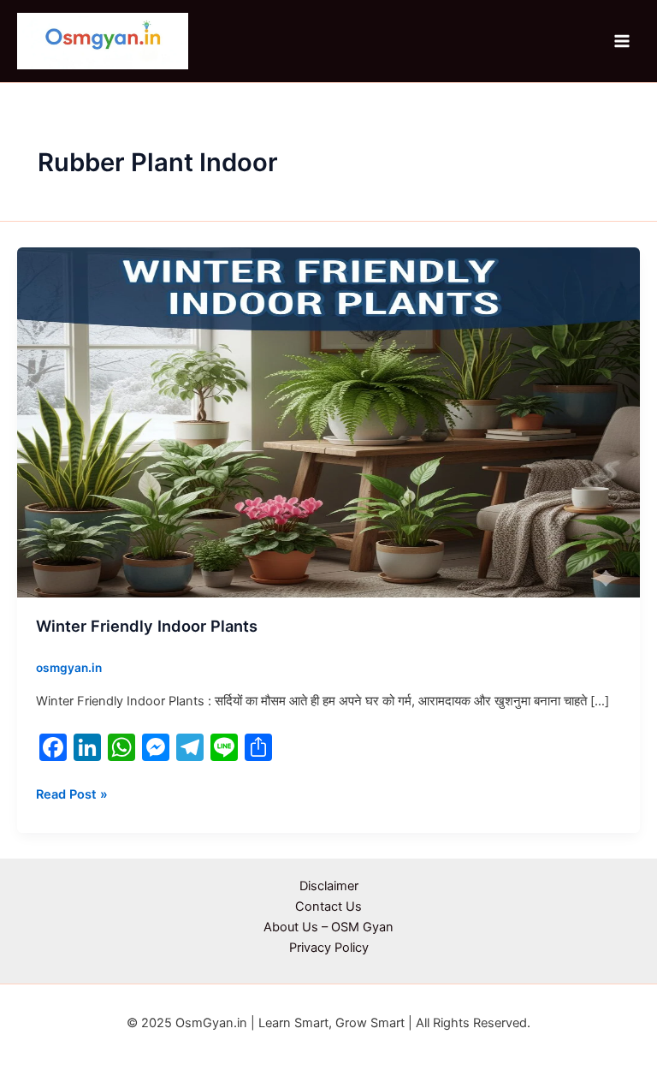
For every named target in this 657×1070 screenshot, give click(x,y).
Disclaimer (328, 886)
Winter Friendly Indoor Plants (146, 625)
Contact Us (328, 906)
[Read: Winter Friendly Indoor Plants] (328, 421)
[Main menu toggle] (622, 41)
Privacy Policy (329, 947)
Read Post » (72, 793)
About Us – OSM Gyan (328, 927)
